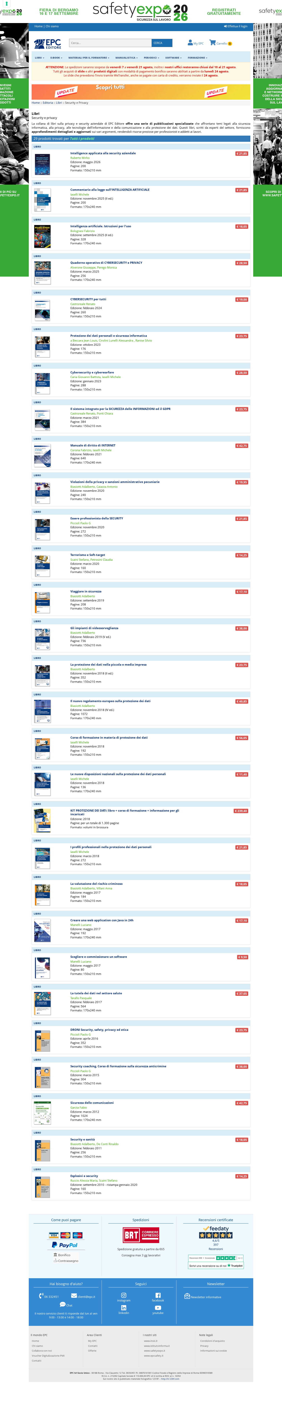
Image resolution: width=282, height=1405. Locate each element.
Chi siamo (52, 26)
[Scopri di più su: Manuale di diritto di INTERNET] (42, 455)
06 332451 (51, 1297)
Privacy (204, 1346)
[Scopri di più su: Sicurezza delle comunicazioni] (42, 1113)
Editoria (48, 103)
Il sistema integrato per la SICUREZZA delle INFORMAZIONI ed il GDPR (120, 409)
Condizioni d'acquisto (212, 1341)
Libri (59, 103)
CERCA (158, 43)
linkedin (124, 1313)
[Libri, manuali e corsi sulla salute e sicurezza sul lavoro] (47, 44)
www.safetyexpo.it (154, 1350)
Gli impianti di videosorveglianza (94, 628)
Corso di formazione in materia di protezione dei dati (109, 737)
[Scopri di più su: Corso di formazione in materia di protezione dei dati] (42, 747)
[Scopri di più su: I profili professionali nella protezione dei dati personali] (42, 857)
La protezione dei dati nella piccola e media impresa (108, 664)
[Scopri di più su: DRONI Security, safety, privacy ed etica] (42, 1040)
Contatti (36, 1360)
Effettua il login (237, 26)
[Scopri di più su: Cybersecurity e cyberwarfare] (42, 382)
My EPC (198, 43)
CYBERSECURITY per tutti (88, 299)
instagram (123, 1300)
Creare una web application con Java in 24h (102, 920)
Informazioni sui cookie (213, 1350)
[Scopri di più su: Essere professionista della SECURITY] (42, 528)
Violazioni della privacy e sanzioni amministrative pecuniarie (115, 482)
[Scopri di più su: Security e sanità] (42, 1149)
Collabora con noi (42, 1350)
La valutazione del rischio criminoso (96, 884)
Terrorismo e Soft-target (87, 555)
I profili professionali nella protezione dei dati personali (111, 847)
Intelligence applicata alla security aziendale (103, 153)
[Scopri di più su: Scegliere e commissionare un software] (42, 966)
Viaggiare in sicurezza (85, 591)
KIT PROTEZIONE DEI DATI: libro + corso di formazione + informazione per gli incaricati (124, 812)
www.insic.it (150, 1341)
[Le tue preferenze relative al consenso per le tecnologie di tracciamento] (6, 3)
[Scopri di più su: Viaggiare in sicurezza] (42, 601)
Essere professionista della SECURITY (96, 518)
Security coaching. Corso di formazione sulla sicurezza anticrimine (118, 1066)
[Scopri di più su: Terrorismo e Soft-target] (42, 565)
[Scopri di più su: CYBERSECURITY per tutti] (42, 309)
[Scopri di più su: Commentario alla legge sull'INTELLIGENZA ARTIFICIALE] (42, 199)
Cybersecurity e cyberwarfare (92, 372)
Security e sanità (82, 1139)
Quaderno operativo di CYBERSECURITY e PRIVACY (106, 263)
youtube (158, 1313)
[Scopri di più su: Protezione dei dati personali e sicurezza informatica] (42, 346)
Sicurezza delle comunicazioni (92, 1103)
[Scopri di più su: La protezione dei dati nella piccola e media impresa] (42, 674)
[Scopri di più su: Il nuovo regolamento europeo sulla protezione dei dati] (42, 711)
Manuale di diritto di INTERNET (92, 445)
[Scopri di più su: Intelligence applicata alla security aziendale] (42, 163)
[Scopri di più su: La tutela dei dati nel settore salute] (42, 1003)
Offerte (92, 1350)
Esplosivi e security (84, 1176)
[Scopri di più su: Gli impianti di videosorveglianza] (42, 638)
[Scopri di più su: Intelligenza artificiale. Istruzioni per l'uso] (42, 236)
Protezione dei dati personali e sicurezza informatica (108, 336)
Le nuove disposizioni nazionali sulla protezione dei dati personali (118, 774)
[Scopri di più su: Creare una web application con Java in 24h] (42, 930)
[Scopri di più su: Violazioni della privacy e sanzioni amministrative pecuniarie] (42, 492)
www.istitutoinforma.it (157, 1346)
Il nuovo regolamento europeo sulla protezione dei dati (110, 701)
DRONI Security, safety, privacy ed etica (99, 1030)
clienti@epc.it (86, 1297)
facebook (158, 1300)
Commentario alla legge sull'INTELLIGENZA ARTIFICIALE (109, 190)
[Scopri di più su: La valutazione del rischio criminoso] (42, 893)
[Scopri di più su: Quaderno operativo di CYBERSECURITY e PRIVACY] (42, 273)
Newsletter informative (206, 1297)
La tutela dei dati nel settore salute (96, 993)
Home (39, 26)
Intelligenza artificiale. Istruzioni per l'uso (100, 226)
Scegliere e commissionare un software (98, 957)
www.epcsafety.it (153, 1355)
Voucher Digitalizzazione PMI (48, 1355)
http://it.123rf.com (170, 1378)
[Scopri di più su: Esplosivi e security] (42, 1186)
